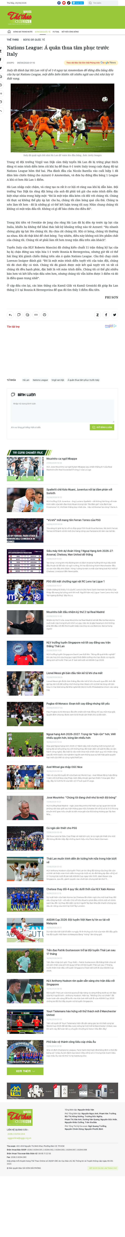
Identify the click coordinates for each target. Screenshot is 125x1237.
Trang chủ (9, 32)
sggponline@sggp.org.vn (19, 1138)
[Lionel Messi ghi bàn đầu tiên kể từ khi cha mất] (25, 683)
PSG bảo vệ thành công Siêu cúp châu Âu (71, 1041)
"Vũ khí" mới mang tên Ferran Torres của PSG (73, 520)
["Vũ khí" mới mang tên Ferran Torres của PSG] (25, 530)
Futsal (56, 32)
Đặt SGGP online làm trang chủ (103, 1168)
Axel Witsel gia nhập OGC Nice (64, 767)
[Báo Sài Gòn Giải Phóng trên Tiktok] (69, 3)
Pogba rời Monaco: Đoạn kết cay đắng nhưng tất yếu (78, 703)
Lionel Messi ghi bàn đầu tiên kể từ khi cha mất (74, 673)
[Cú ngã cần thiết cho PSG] (25, 838)
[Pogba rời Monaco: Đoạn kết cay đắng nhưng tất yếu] (25, 714)
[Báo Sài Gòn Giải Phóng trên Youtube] (64, 3)
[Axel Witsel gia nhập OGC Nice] (25, 777)
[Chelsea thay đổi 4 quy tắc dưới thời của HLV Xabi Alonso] (25, 899)
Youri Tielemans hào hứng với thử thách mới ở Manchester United (81, 1013)
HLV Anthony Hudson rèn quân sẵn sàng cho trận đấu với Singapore (80, 982)
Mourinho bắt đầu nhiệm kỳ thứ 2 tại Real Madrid (75, 612)
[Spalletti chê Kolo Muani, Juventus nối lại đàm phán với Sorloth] (25, 500)
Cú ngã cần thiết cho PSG (61, 828)
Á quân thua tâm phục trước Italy (83, 380)
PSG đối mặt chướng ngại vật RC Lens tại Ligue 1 (75, 581)
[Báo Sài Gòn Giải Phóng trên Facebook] (59, 3)
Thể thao (13, 39)
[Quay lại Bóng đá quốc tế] (10, 314)
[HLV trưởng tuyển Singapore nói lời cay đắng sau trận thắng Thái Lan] (25, 653)
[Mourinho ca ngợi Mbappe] (25, 469)
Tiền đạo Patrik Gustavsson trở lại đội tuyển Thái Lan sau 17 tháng (80, 952)
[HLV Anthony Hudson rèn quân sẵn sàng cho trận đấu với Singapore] (25, 991)
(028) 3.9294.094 (16, 1134)
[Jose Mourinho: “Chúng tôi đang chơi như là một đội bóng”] (25, 808)
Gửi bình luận (104, 427)
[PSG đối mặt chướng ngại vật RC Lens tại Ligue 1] (25, 592)
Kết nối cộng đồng (70, 32)
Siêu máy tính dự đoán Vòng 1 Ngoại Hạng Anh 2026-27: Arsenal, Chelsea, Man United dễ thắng (79, 552)
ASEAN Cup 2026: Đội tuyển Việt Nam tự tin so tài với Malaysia (78, 921)
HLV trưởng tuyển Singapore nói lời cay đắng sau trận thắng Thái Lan (78, 644)
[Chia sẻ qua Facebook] (106, 314)
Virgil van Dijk (58, 380)
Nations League (40, 380)
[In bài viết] (44, 314)
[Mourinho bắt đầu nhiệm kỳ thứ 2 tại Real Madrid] (25, 622)
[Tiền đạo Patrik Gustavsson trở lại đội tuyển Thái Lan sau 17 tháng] (25, 960)
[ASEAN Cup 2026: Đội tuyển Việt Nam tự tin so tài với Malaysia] (25, 930)
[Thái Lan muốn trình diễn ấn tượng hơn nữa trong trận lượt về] (25, 869)
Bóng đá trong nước (23, 32)
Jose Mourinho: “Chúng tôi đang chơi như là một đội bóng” (81, 797)
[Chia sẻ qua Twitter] (114, 314)
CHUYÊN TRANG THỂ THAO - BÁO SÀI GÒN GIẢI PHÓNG (20, 17)
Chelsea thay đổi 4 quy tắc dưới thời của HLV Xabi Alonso (80, 889)
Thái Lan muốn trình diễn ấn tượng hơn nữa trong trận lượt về (81, 860)
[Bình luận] (18, 314)
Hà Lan (26, 380)
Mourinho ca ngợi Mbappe (61, 458)
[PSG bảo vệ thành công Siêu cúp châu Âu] (25, 1052)
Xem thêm (23, 1071)
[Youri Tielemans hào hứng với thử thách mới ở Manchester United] (25, 1022)
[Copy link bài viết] (35, 314)
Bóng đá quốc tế (42, 32)
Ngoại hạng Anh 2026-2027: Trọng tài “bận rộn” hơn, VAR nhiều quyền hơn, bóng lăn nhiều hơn (81, 736)
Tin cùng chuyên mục (28, 452)
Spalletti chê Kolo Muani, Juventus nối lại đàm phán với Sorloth (79, 491)
